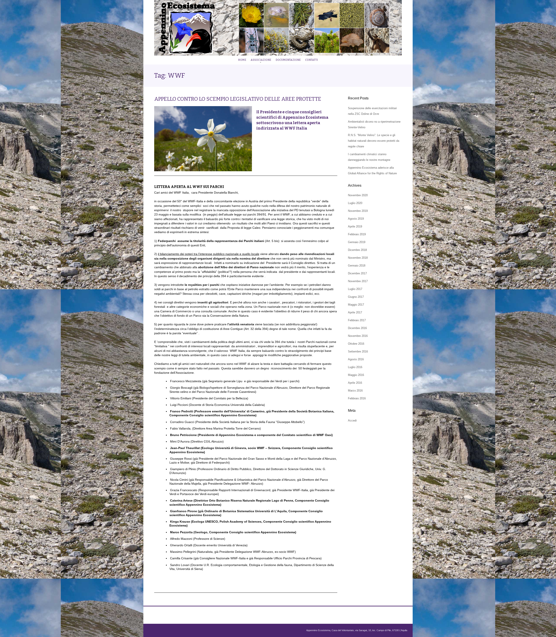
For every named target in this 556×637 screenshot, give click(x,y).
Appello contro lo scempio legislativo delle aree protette (237, 99)
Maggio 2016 (356, 375)
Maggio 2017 (356, 304)
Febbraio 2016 (357, 398)
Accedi (352, 420)
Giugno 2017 (356, 296)
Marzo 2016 (355, 390)
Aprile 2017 (355, 312)
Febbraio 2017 (357, 320)
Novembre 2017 (358, 281)
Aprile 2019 (355, 226)
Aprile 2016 (355, 382)
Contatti (311, 59)
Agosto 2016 (356, 359)
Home (242, 59)
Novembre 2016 (358, 335)
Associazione (261, 59)
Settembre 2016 (358, 351)
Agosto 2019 (356, 218)
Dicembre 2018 (357, 250)
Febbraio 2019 (357, 234)
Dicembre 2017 (357, 273)
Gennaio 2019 (356, 242)
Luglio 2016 (355, 367)
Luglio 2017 (355, 289)
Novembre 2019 (358, 210)
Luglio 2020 (355, 203)
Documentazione (288, 59)
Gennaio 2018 (356, 265)
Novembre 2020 (358, 195)
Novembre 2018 (358, 257)
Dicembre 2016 (357, 328)
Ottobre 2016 (356, 343)
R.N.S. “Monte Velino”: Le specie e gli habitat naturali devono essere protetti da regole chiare (373, 140)
